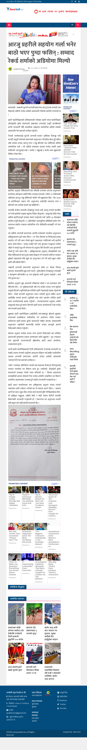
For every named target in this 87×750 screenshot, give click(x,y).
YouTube (63, 708)
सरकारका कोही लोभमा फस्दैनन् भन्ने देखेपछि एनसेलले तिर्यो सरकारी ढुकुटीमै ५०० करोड (16, 633)
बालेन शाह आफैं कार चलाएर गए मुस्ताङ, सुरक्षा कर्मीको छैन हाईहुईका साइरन (51, 633)
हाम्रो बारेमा (63, 696)
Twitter (63, 704)
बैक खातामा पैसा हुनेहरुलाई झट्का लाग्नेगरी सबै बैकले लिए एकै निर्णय (74, 334)
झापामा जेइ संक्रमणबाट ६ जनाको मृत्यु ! (31, 630)
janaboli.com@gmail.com (16, 713)
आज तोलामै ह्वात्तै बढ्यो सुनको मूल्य (15, 668)
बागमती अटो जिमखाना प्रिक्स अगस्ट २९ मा (32, 670)
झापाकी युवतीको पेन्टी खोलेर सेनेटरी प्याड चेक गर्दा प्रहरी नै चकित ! (74, 374)
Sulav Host (77, 732)
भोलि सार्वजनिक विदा (73, 318)
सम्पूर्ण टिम (63, 692)
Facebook (63, 700)
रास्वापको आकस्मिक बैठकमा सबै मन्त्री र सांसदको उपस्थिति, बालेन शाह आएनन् (52, 673)
